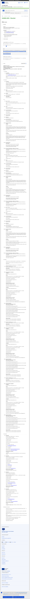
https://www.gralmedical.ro (14, 501)
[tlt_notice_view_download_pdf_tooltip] (3, 51)
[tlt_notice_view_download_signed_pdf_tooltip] (6, 46)
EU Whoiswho (3, 562)
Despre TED (3, 552)
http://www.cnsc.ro (13, 468)
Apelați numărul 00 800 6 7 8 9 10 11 (6, 574)
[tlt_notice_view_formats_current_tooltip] (25, 63)
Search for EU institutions (5, 586)
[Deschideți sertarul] (3, 21)
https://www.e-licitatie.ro (14, 450)
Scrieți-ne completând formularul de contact (7, 577)
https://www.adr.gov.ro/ (14, 485)
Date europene (4, 559)
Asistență (3, 536)
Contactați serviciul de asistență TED (6, 538)
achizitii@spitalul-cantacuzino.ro (12, 445)
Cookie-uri (3, 547)
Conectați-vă (21, 2)
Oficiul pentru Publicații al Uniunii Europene (8, 531)
